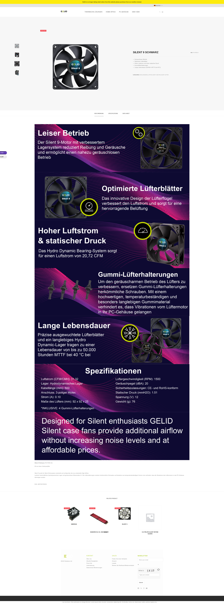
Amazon (114, 561)
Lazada (114, 563)
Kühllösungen (144, 74)
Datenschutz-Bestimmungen (94, 567)
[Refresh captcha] (158, 570)
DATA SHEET (126, 113)
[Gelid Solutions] (64, 12)
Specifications (113, 113)
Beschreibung (99, 113)
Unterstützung (90, 565)
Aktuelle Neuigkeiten (92, 561)
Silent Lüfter (165, 74)
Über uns (89, 559)
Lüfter (150, 74)
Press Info (89, 563)
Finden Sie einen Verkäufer (119, 559)
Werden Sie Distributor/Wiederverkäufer (123, 565)
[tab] (99, 113)
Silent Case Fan (156, 74)
